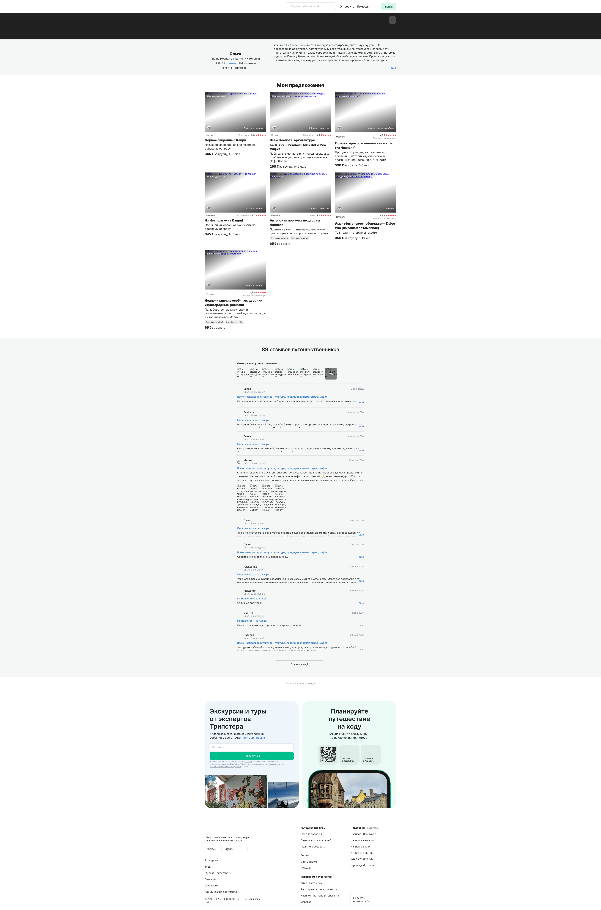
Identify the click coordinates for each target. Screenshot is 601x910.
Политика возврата (313, 846)
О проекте (347, 6)
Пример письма (254, 737)
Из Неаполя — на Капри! (252, 598)
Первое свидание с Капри (253, 420)
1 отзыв (311, 215)
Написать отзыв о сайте (362, 899)
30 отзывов (242, 215)
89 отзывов (229, 63)
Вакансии (211, 879)
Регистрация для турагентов (319, 889)
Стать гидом (309, 861)
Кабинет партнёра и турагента (320, 895)
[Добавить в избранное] (209, 128)
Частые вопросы (311, 834)
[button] (388, 6)
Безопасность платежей (316, 840)
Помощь (363, 6)
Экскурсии (211, 860)
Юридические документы (221, 891)
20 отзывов (309, 135)
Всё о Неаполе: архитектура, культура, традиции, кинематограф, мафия (282, 396)
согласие (248, 761)
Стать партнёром (312, 883)
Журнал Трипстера (216, 872)
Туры (208, 866)
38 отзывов (244, 135)
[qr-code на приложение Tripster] (244, 849)
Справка (306, 901)
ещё (361, 402)
